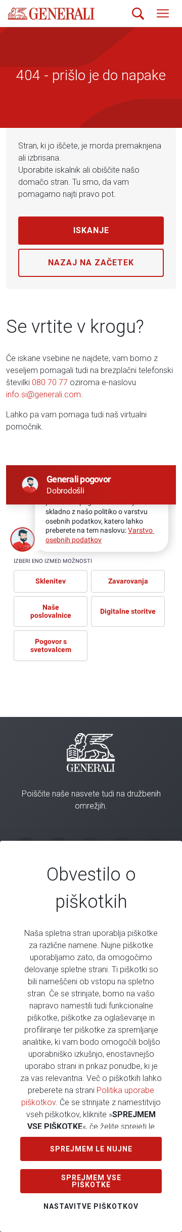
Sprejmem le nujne (91, 1149)
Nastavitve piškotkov (91, 1206)
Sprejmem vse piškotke (91, 1181)
